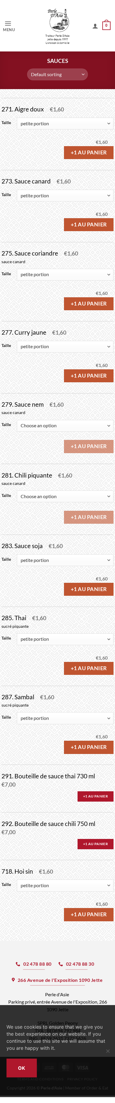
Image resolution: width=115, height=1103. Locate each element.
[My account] (95, 25)
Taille (6, 123)
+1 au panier (89, 152)
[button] (14, 25)
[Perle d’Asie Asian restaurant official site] (58, 26)
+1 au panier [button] (95, 796)
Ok (21, 1068)
